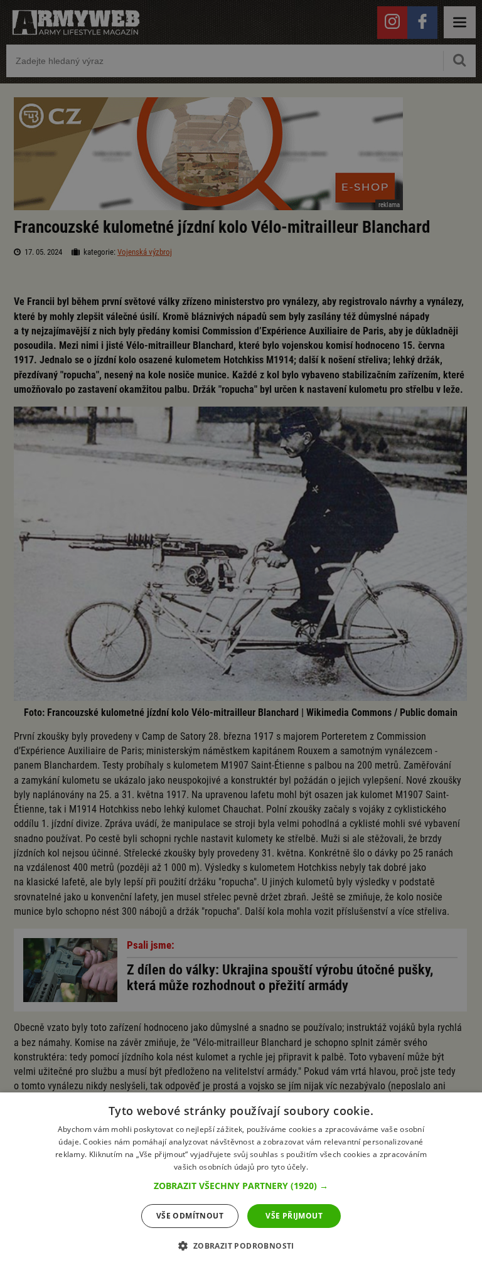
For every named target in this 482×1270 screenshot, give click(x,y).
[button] (241, 1185)
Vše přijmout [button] (294, 1215)
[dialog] (241, 1181)
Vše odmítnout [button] (189, 1215)
